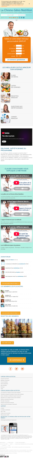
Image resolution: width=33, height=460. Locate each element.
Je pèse (13, 51)
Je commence (15, 360)
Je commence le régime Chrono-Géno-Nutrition (11, 392)
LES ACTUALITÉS (4, 444)
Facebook (10, 368)
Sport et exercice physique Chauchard (9, 404)
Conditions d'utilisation (5, 409)
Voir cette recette (6, 342)
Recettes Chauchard (5, 400)
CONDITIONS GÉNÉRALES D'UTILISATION (24, 444)
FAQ (9, 445)
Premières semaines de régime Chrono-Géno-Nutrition (12, 394)
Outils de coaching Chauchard (7, 399)
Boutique (3, 387)
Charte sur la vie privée (5, 413)
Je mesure (12, 48)
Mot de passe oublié (5, 414)
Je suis (13, 56)
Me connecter (21, 15)
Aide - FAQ (3, 411)
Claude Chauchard (5, 378)
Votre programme (4, 383)
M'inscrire (9, 15)
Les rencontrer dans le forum (10, 283)
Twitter (16, 368)
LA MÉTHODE (10, 442)
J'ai (14, 46)
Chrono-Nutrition (4, 382)
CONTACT (4, 445)
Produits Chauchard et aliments (7, 402)
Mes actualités (4, 385)
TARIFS (11, 444)
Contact (2, 408)
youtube (22, 368)
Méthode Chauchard (5, 380)
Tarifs (2, 388)
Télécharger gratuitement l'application (8, 420)
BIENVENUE (2, 442)
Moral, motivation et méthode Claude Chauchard (11, 396)
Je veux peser (11, 53)
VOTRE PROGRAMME (20, 442)
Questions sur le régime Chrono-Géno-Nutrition (10, 397)
